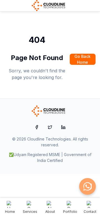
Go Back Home (82, 59)
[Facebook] (36, 127)
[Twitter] (50, 127)
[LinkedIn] (63, 127)
